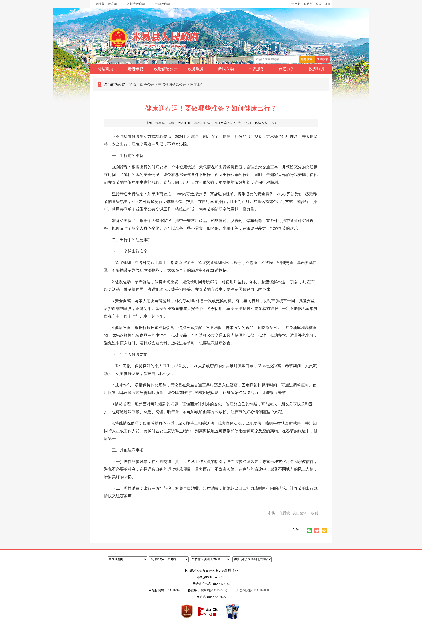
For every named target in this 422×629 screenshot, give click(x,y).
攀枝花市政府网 (106, 4)
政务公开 (147, 84)
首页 (132, 84)
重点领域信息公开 (172, 84)
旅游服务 (287, 69)
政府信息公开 (166, 69)
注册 (328, 4)
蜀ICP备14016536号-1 (215, 590)
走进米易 (135, 69)
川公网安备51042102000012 (254, 590)
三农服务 (256, 69)
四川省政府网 (136, 4)
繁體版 (308, 4)
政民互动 (226, 69)
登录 (319, 4)
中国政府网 (162, 4)
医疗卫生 (197, 84)
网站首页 (105, 69)
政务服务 (196, 69)
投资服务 (317, 69)
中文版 (296, 4)
